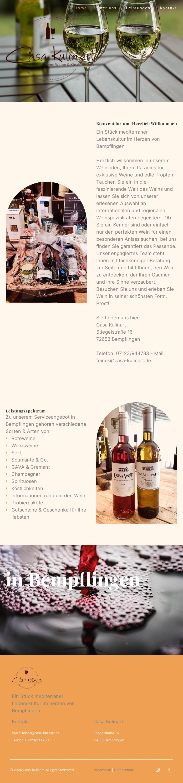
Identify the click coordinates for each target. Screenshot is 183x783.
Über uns (107, 7)
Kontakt (168, 7)
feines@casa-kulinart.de (123, 360)
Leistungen (138, 7)
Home (80, 7)
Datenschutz (124, 770)
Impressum (102, 770)
